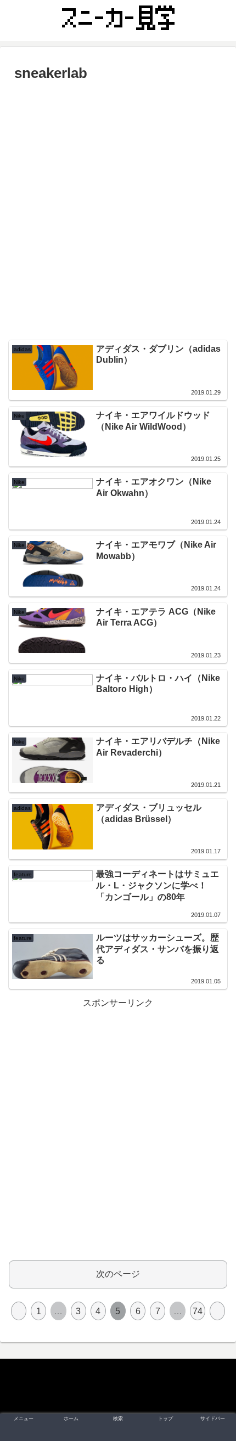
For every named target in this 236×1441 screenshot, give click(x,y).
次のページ (118, 1274)
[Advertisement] (118, 210)
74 (198, 1311)
